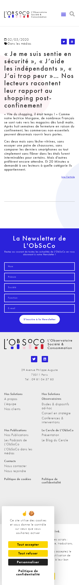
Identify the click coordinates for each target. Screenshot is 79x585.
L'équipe (10, 404)
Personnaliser (28, 562)
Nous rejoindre (15, 471)
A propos (10, 399)
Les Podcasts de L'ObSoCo (15, 442)
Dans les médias (19, 43)
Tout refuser (28, 553)
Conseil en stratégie (56, 413)
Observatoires (52, 398)
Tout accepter (28, 544)
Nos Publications (16, 435)
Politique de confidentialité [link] (28, 572)
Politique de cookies (17, 479)
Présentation (50, 435)
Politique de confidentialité (51, 480)
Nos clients (12, 409)
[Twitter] (34, 359)
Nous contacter (15, 466)
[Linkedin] (45, 359)
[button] (64, 14)
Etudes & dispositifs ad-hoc (55, 406)
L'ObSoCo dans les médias (18, 451)
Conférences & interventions (52, 420)
